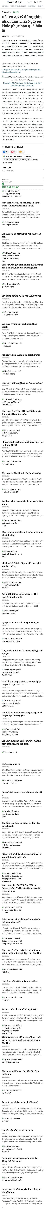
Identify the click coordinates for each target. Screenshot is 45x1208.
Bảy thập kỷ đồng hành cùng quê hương (21, 473)
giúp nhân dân (16, 159)
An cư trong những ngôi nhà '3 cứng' (20, 1102)
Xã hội (16, 12)
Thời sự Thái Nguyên (18, 6)
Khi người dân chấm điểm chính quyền (21, 354)
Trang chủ (6, 12)
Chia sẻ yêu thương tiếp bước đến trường (22, 383)
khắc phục (34, 159)
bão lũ (10, 163)
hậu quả (4, 163)
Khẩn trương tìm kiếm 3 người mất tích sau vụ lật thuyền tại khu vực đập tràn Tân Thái (21, 1040)
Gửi (3, 184)
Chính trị (31, 6)
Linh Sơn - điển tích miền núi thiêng (19, 981)
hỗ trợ (8, 159)
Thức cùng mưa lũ (11, 764)
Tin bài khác (10, 187)
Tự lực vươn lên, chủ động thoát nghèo (21, 622)
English (30, 2)
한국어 (40, 2)
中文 (35, 2)
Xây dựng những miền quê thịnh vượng (21, 295)
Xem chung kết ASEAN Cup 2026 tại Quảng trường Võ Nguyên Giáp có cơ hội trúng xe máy (21, 888)
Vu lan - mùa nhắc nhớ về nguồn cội (19, 1009)
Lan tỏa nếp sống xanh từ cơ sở (17, 1130)
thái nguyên (26, 159)
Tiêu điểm (5, 6)
